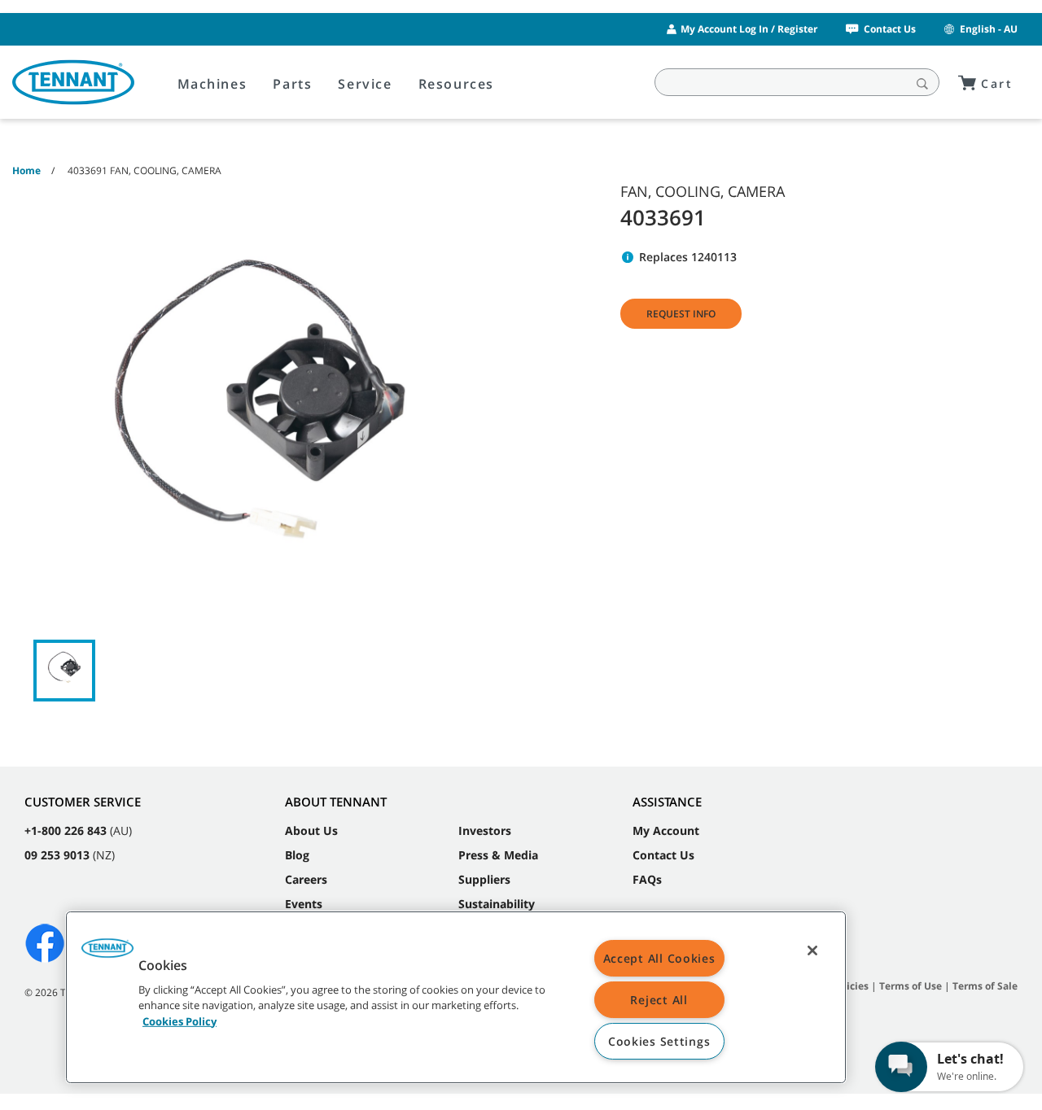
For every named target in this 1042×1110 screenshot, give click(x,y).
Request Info (681, 314)
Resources (456, 84)
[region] (456, 997)
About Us (311, 830)
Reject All (658, 999)
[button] (107, 954)
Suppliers (484, 879)
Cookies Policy (179, 1020)
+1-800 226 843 (65, 830)
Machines (212, 84)
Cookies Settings (659, 1041)
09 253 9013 (57, 855)
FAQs (647, 879)
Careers (306, 879)
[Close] (812, 950)
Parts (292, 84)
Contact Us (890, 29)
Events (303, 903)
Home (26, 170)
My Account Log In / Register (749, 29)
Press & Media (498, 855)
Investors (484, 830)
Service (365, 84)
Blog (297, 855)
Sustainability (496, 903)
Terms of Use (910, 986)
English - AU (989, 29)
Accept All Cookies (659, 958)
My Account (666, 830)
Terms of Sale (985, 986)
